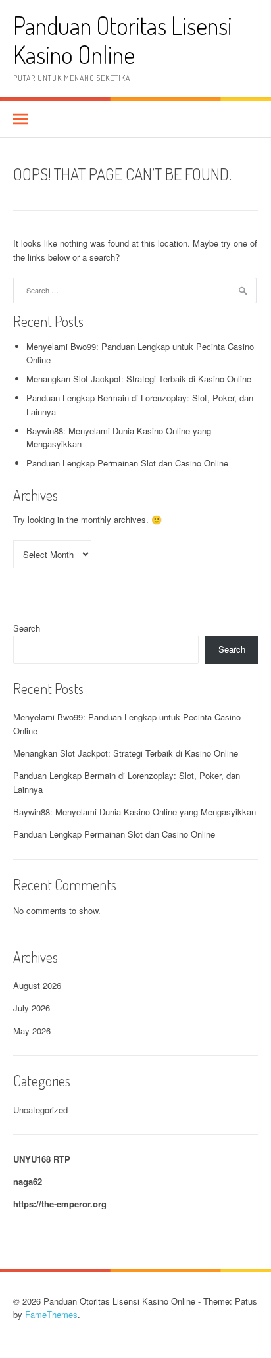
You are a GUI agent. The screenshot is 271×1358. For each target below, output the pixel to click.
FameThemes (51, 1314)
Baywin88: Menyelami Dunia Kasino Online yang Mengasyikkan (134, 811)
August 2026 (37, 985)
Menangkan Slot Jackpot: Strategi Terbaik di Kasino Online (138, 378)
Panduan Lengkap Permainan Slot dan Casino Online (127, 463)
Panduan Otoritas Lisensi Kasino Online (122, 40)
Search (26, 628)
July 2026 (31, 1007)
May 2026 (32, 1030)
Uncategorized (40, 1109)
